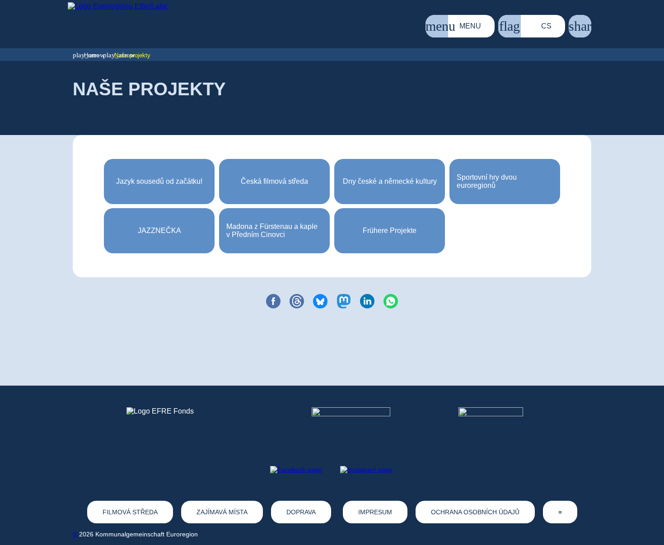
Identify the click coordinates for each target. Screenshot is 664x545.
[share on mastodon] (343, 301)
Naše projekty (132, 55)
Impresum (375, 512)
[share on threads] (296, 301)
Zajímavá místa (222, 512)
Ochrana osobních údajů (475, 512)
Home (91, 55)
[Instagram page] (366, 469)
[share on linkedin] (367, 301)
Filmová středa (130, 512)
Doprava (301, 512)
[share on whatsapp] (390, 301)
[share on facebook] (273, 301)
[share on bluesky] (320, 301)
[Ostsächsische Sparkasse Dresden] (498, 424)
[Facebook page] (296, 469)
